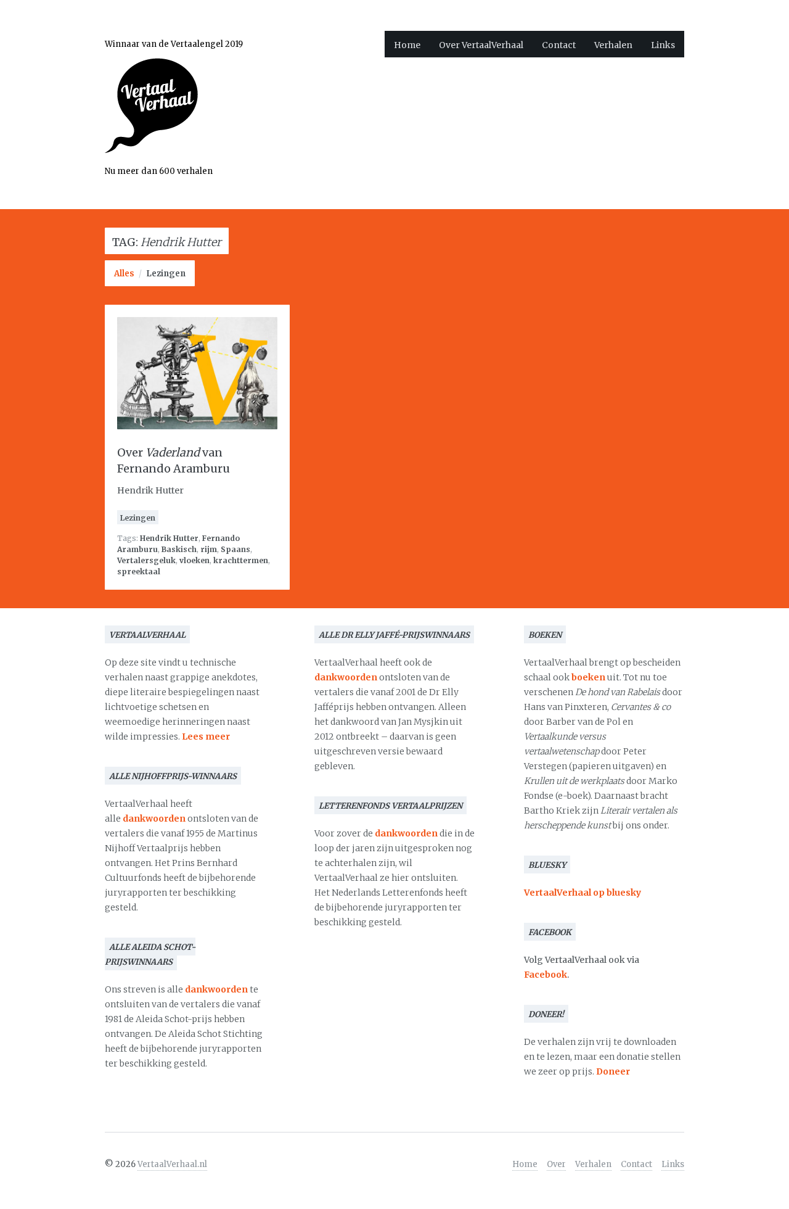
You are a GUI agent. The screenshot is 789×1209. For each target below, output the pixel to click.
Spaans (235, 549)
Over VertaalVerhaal (481, 45)
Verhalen (613, 45)
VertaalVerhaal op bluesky (582, 892)
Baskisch (179, 549)
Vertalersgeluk (146, 560)
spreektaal (138, 571)
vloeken (194, 560)
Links (663, 45)
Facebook (545, 974)
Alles (124, 273)
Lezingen (166, 273)
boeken (588, 677)
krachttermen (240, 560)
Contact (559, 45)
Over (556, 1164)
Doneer (613, 1071)
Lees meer (206, 736)
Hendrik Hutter (169, 538)
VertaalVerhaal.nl (172, 1164)
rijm (208, 549)
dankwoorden (154, 818)
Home (407, 45)
